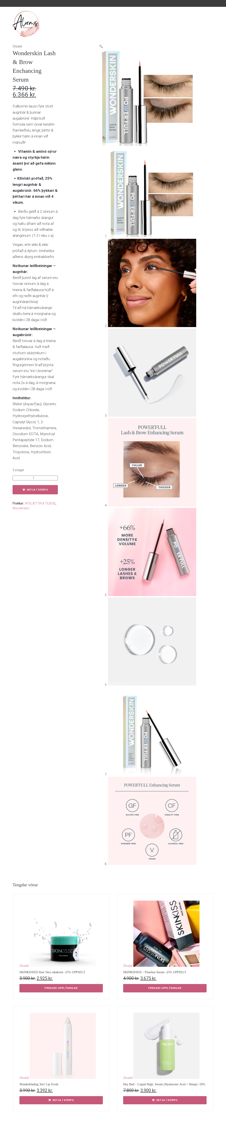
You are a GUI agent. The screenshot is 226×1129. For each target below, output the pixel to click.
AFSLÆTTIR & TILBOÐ (40, 503)
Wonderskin (21, 508)
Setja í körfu (37, 489)
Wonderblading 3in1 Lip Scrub (38, 1084)
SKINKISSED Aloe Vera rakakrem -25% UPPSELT (52, 972)
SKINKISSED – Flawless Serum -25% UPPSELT (154, 972)
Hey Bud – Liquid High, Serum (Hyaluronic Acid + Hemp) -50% (164, 1084)
